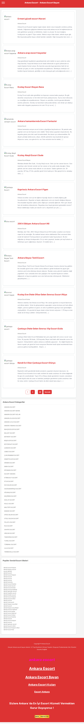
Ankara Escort (22, 23)
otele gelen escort (11, 518)
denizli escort (8, 573)
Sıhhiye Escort (9, 529)
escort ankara (9, 474)
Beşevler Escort (10, 440)
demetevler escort (11, 459)
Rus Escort (8, 526)
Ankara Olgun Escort (12, 418)
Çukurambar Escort (11, 455)
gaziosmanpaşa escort (12, 489)
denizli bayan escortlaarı (11, 608)
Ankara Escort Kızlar (24, 299)
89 (40, 392)
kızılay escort (9, 500)
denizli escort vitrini (10, 626)
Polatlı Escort (9, 522)
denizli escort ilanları (10, 584)
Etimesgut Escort (11, 477)
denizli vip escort (9, 602)
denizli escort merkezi (10, 609)
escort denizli (8, 571)
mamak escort (9, 511)
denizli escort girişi (9, 611)
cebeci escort (9, 451)
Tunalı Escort (9, 541)
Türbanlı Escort (10, 544)
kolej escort (9, 503)
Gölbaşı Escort (10, 492)
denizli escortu (8, 582)
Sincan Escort (9, 533)
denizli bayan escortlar (11, 604)
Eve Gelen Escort (10, 485)
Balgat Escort (9, 433)
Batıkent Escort (10, 437)
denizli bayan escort (10, 569)
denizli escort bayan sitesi (11, 628)
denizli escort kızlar (10, 587)
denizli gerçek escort (10, 624)
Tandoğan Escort (10, 537)
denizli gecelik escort (10, 591)
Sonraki (47, 392)
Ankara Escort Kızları (42, 684)
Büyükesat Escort (11, 444)
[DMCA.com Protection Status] (42, 717)
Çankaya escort (10, 448)
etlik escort (9, 481)
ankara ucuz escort (11, 422)
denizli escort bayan (10, 567)
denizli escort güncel (10, 613)
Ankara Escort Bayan (24, 160)
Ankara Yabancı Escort (12, 425)
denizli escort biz (9, 629)
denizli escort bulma (10, 617)
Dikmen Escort (9, 463)
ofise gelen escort (11, 514)
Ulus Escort (9, 548)
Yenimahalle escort (11, 552)
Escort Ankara (42, 691)
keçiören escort (10, 496)
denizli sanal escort (9, 586)
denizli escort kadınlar (10, 589)
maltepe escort (10, 507)
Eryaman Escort (10, 470)
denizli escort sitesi (9, 598)
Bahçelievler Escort (12, 429)
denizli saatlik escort (10, 593)
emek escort (9, 466)
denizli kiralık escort (10, 595)
